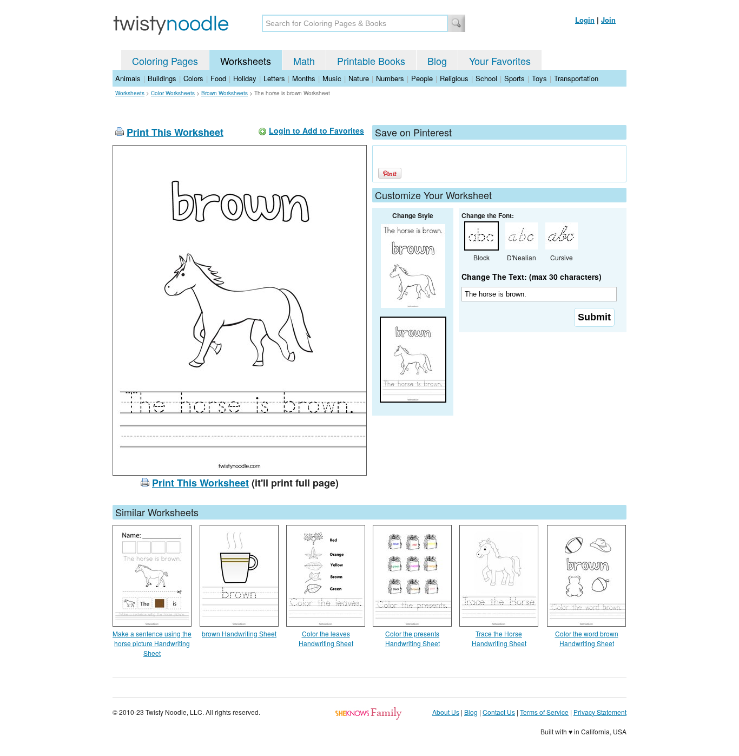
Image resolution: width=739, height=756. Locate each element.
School (486, 78)
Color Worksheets (173, 93)
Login (585, 20)
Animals (128, 78)
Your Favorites (500, 61)
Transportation (576, 78)
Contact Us (499, 711)
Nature (358, 78)
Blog (437, 61)
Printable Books (371, 61)
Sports (514, 78)
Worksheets (245, 61)
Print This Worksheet (175, 132)
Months (303, 78)
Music (331, 78)
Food (218, 78)
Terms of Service (544, 711)
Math (304, 61)
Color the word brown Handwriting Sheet (586, 638)
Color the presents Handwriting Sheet (412, 638)
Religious (454, 78)
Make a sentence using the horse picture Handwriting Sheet (152, 643)
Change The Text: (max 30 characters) (531, 276)
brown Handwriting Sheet (239, 633)
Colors (193, 78)
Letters (274, 78)
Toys (539, 78)
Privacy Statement (599, 711)
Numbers (390, 78)
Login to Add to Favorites (316, 130)
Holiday (244, 78)
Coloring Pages (165, 61)
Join (608, 20)
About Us (445, 711)
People (422, 78)
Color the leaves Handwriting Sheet (326, 638)
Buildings (162, 78)
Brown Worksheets (224, 93)
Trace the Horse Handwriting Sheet (499, 638)
